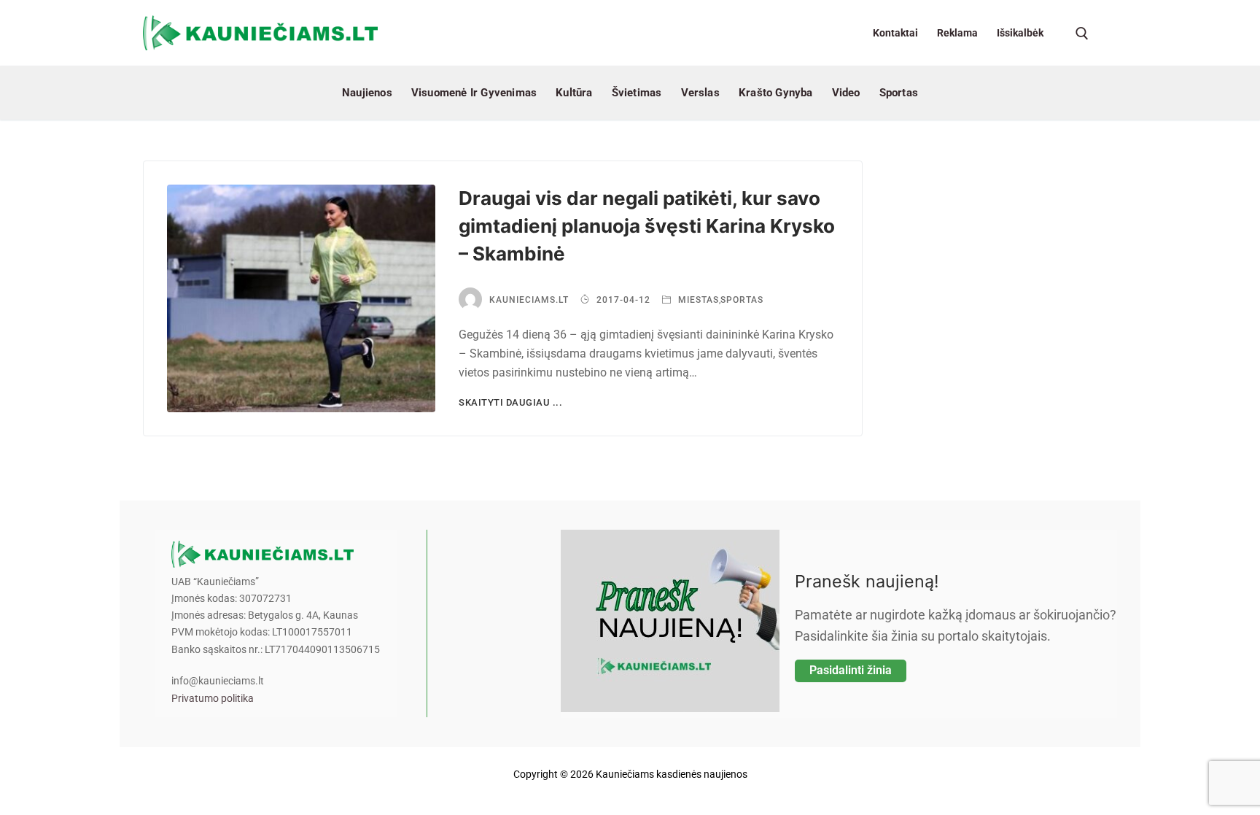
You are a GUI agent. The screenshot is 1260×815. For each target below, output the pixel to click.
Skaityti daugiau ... (510, 402)
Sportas (741, 300)
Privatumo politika (212, 698)
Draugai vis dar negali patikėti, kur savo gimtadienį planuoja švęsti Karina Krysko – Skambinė (647, 226)
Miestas (697, 300)
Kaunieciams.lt (529, 300)
